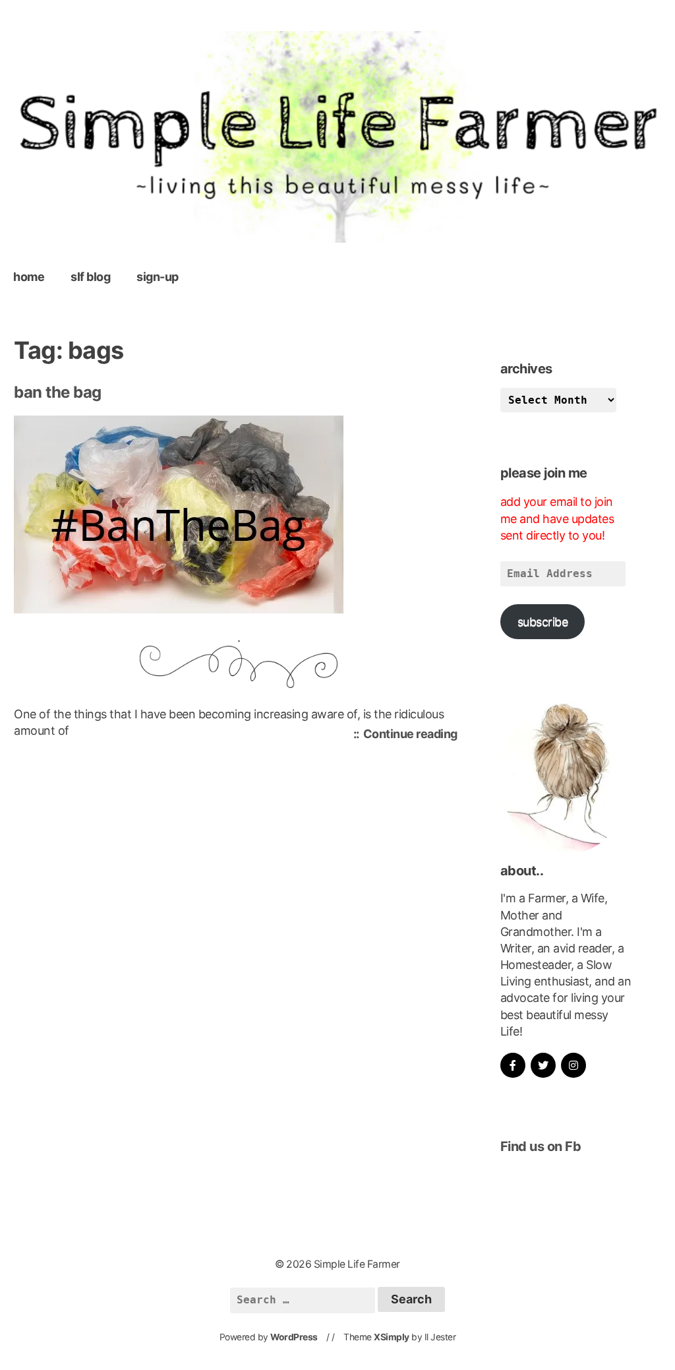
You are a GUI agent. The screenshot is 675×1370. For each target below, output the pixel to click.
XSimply (391, 1337)
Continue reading (413, 735)
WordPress (294, 1337)
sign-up (157, 277)
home (28, 277)
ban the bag (58, 392)
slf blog (90, 277)
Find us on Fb (540, 1146)
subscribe (542, 622)
